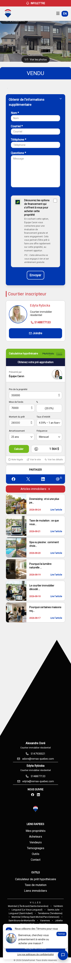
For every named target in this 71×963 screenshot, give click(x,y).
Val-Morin (58, 906)
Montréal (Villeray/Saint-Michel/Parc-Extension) (35, 917)
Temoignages (35, 848)
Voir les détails (55, 459)
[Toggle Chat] (63, 955)
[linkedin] (38, 795)
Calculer (18, 448)
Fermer (61, 934)
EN (65, 13)
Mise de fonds (16, 402)
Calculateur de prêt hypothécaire (35, 879)
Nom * (15, 113)
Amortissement (17, 431)
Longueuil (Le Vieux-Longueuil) (27, 910)
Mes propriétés (36, 831)
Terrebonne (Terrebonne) (50, 913)
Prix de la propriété (18, 389)
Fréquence (42, 431)
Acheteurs (35, 836)
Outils (35, 854)
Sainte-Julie (53, 910)
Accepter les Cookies (35, 948)
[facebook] (32, 795)
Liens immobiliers (35, 890)
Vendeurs (35, 842)
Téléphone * (18, 139)
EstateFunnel (28, 960)
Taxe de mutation (35, 885)
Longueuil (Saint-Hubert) (21, 913)
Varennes (45, 920)
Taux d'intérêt (43, 417)
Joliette (59, 920)
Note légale (17, 459)
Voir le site (35, 459)
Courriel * (17, 126)
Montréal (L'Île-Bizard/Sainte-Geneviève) (28, 906)
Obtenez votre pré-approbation (36, 362)
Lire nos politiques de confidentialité (35, 954)
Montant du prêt (17, 417)
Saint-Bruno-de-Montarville (22, 920)
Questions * (18, 153)
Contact (35, 859)
